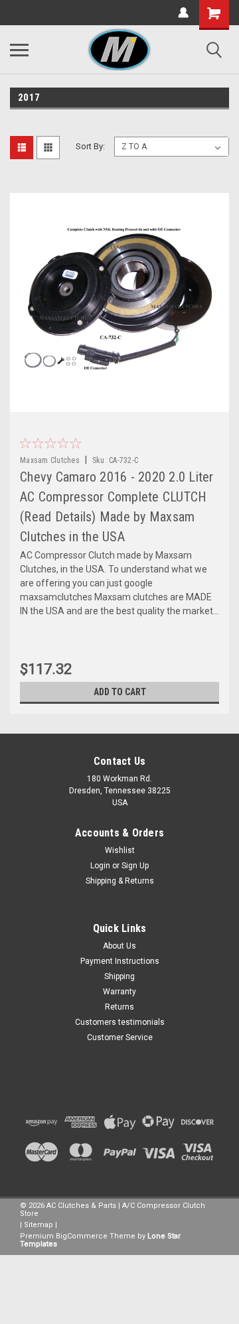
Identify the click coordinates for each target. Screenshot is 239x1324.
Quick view (123, 402)
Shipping (119, 976)
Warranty (119, 991)
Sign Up (135, 865)
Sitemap (38, 1225)
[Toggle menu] (19, 49)
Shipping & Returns (120, 881)
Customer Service (120, 1037)
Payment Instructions (119, 961)
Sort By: (90, 146)
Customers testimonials (120, 1022)
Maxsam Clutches (50, 460)
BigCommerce (82, 1236)
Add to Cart (120, 692)
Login (100, 865)
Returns (119, 1007)
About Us (119, 946)
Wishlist (120, 850)
